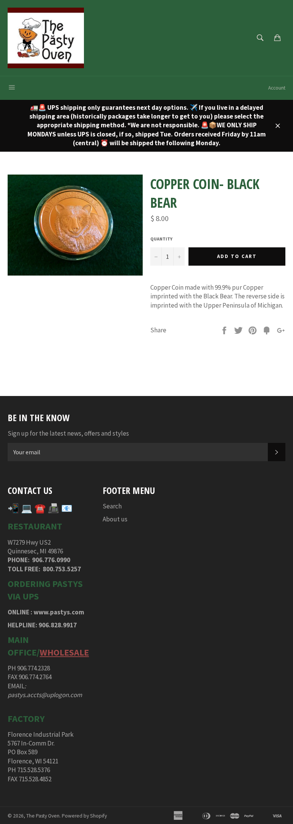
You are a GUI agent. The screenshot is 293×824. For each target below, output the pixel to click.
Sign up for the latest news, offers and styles (68, 433)
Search (112, 506)
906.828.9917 (58, 625)
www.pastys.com (59, 612)
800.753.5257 (62, 569)
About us (115, 519)
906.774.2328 (33, 668)
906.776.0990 (51, 560)
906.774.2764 (35, 677)
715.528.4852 (35, 779)
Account (276, 88)
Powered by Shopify (84, 816)
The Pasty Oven (43, 816)
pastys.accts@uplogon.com (45, 695)
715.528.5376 (33, 770)
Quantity (161, 239)
